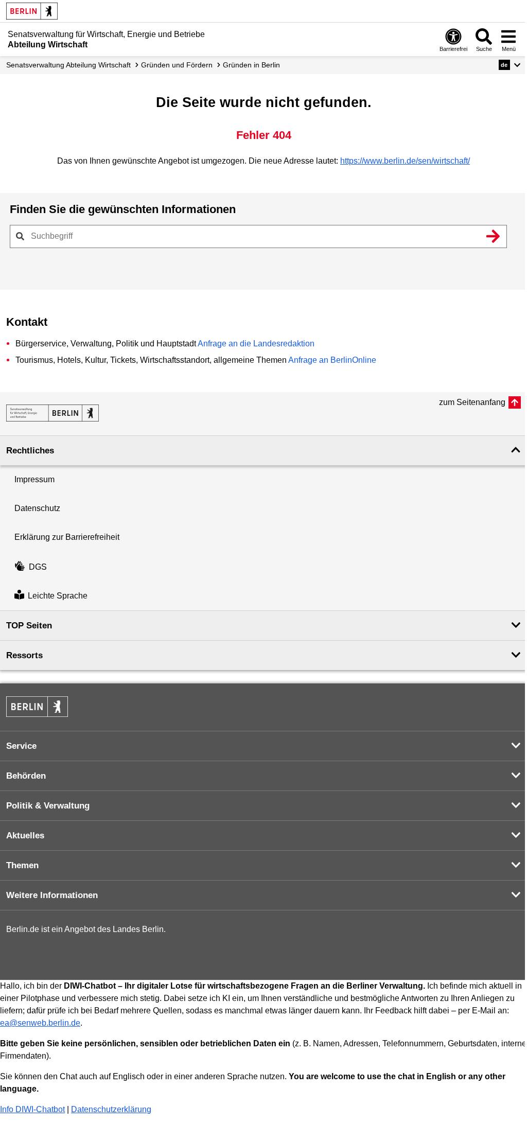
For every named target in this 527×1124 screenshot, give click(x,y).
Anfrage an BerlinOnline (332, 360)
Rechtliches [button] (30, 450)
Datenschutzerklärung (111, 1109)
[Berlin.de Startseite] (32, 11)
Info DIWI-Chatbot (32, 1109)
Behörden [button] (26, 776)
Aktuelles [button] (25, 835)
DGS (38, 567)
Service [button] (21, 746)
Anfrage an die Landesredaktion (256, 343)
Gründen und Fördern (177, 65)
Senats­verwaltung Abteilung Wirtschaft (68, 65)
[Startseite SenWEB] (52, 413)
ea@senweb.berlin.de (40, 1022)
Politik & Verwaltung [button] (48, 806)
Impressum (34, 479)
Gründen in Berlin (251, 65)
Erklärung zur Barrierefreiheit (66, 537)
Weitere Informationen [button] (52, 895)
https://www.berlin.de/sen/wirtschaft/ (405, 160)
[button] (510, 65)
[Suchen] (493, 236)
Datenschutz (37, 508)
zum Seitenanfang (472, 402)
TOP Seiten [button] (29, 625)
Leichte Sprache (57, 595)
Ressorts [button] (24, 655)
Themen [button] (22, 865)
